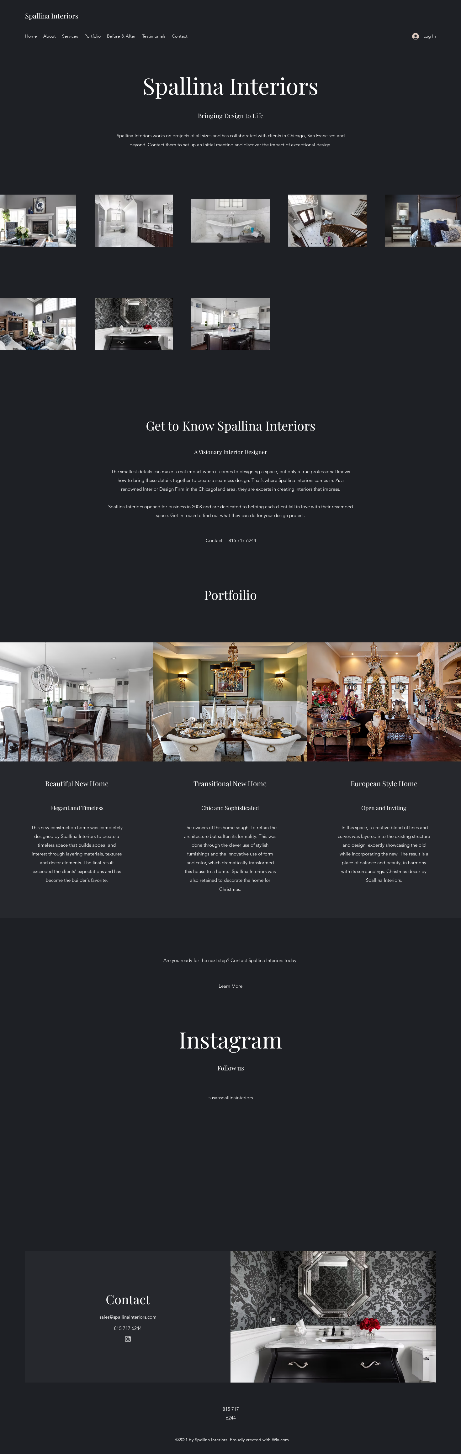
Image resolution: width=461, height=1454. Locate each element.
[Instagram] (128, 1339)
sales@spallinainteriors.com (127, 1317)
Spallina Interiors (51, 15)
